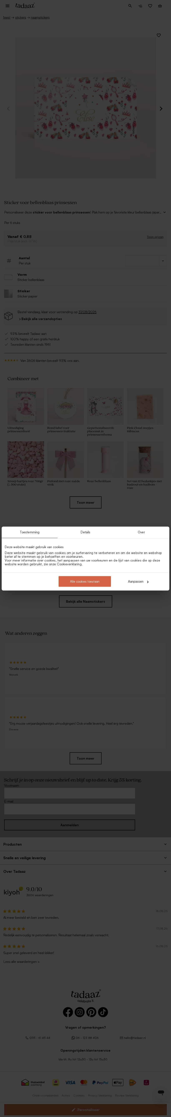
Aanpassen (135, 581)
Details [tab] (86, 532)
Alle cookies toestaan (84, 581)
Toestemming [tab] (29, 532)
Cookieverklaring (69, 564)
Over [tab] (141, 532)
